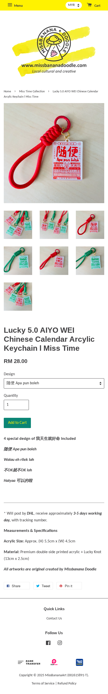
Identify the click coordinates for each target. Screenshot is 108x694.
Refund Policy (67, 683)
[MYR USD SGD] (74, 5)
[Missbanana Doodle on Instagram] (60, 644)
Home (7, 91)
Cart (97, 6)
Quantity (11, 396)
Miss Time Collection (32, 91)
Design (9, 374)
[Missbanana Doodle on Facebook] (48, 644)
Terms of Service (43, 683)
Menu (18, 6)
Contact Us (54, 618)
